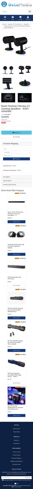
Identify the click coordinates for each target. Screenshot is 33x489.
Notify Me (17, 132)
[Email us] (15, 484)
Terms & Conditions (18, 480)
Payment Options (16, 458)
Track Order (16, 432)
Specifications (7, 180)
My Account (16, 428)
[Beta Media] (16, 4)
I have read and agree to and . (17, 480)
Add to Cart (16, 221)
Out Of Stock (16, 285)
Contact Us (16, 443)
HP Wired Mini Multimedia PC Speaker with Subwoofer (15, 407)
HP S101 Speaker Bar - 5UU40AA (15, 278)
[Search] (30, 11)
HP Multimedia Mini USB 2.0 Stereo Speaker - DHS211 (16, 246)
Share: (4, 114)
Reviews (5, 184)
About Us (16, 440)
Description (6, 177)
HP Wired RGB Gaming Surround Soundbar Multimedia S (15, 310)
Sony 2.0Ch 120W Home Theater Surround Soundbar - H (15, 213)
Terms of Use (16, 452)
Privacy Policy (16, 455)
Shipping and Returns (16, 461)
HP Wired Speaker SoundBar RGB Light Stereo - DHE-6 (14, 375)
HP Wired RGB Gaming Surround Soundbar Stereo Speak (15, 342)
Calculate (17, 159)
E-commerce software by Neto (23, 485)
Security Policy (16, 464)
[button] (16, 137)
